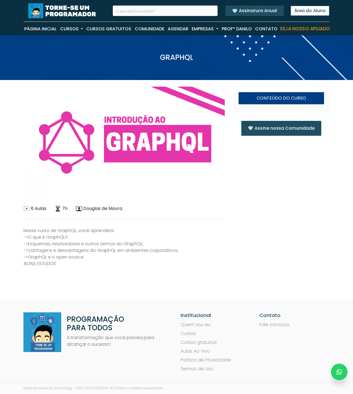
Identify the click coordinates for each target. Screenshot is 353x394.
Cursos (188, 333)
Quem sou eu (196, 324)
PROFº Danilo (237, 29)
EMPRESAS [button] (203, 29)
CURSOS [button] (70, 29)
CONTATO (266, 29)
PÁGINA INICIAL (40, 29)
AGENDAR (178, 29)
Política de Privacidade (206, 360)
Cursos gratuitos (199, 342)
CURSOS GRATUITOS (108, 29)
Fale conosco (274, 324)
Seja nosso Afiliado (304, 29)
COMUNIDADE (149, 29)
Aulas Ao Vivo (195, 351)
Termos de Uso (197, 369)
